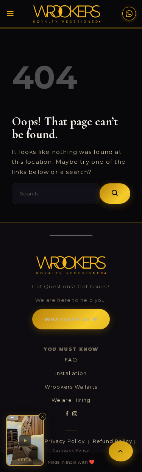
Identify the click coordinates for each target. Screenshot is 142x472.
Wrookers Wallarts (71, 387)
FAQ (71, 360)
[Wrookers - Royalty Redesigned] (67, 14)
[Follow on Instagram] (74, 414)
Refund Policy (113, 441)
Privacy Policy (65, 441)
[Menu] (10, 13)
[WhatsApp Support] (129, 13)
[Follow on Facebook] (67, 414)
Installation (71, 373)
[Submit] (115, 193)
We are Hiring (71, 400)
